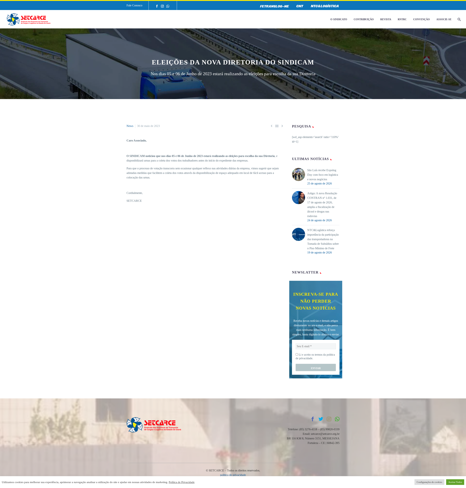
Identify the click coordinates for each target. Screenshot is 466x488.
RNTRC (402, 19)
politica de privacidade (233, 475)
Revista (385, 19)
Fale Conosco (134, 5)
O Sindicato (338, 19)
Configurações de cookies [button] (429, 482)
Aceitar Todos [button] (455, 482)
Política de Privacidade (182, 482)
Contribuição (364, 19)
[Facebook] (157, 6)
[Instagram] (162, 6)
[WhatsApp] (168, 6)
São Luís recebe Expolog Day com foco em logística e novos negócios (322, 175)
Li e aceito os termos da (315, 356)
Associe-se (443, 19)
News (130, 125)
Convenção (421, 19)
